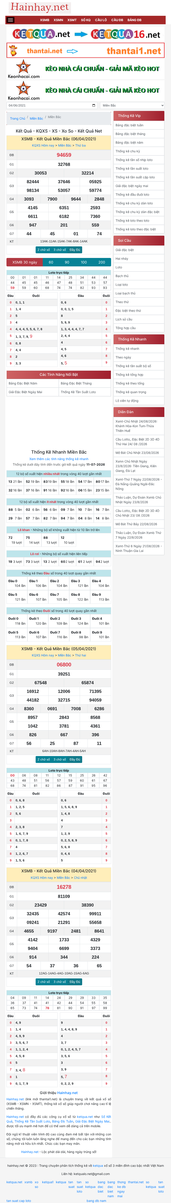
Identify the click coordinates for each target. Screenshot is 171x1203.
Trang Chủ (17, 118)
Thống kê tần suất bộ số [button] (133, 366)
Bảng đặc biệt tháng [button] (130, 134)
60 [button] (51, 262)
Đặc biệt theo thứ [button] (128, 310)
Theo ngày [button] (123, 357)
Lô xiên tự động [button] (127, 400)
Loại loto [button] (122, 284)
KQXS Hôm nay (43, 145)
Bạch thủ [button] (122, 276)
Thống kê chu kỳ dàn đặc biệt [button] (137, 212)
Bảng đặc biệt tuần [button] (129, 125)
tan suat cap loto (18, 1201)
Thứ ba (80, 145)
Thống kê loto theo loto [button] (132, 220)
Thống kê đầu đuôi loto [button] (132, 194)
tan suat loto (80, 1186)
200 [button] (101, 262)
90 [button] (67, 262)
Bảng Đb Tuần (62, 1121)
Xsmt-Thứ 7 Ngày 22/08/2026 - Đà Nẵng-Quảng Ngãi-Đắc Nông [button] (139, 484)
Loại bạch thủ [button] (125, 293)
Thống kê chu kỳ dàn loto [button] (134, 203)
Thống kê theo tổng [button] (130, 383)
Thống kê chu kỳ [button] (128, 151)
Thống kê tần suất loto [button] (132, 168)
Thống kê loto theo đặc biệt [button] (136, 229)
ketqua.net (85, 1117)
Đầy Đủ (75, 249)
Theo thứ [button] (122, 302)
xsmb (28, 1182)
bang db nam (96, 1201)
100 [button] (84, 262)
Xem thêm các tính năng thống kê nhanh (58, 459)
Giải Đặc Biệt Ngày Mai (92, 1121)
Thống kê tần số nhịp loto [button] (134, 160)
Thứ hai (80, 655)
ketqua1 (48, 1182)
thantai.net (136, 1182)
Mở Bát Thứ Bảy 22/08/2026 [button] (136, 524)
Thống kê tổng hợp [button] (129, 374)
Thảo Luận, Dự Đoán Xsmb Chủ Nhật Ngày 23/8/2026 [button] (138, 499)
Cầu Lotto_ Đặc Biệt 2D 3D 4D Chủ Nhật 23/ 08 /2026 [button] (137, 513)
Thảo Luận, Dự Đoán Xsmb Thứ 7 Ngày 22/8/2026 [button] (138, 535)
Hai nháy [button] (122, 258)
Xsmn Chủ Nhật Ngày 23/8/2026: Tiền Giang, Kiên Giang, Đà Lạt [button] (136, 466)
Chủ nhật (80, 877)
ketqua (98, 1165)
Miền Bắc (36, 118)
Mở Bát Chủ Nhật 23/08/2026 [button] (137, 453)
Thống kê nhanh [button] (127, 348)
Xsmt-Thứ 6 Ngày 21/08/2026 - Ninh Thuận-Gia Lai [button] (139, 548)
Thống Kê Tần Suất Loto (32, 1121)
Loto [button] (119, 267)
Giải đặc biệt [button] (125, 250)
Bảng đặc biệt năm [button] (129, 142)
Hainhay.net (67, 1092)
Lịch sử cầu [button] (124, 319)
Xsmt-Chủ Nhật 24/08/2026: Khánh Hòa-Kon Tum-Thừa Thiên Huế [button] (136, 426)
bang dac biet (101, 1186)
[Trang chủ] (85, 8)
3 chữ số (60, 249)
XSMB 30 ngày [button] (24, 262)
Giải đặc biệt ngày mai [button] (132, 186)
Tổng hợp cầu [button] (126, 328)
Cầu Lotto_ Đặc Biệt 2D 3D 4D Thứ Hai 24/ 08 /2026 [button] (137, 441)
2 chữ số (44, 249)
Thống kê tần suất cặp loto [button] (135, 177)
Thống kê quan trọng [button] (131, 392)
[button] (33, 383)
